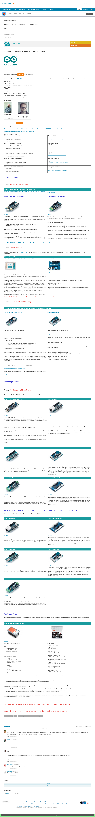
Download (48, 783)
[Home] (8, 4)
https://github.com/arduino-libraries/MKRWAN (13, 374)
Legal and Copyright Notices (54, 803)
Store (52, 801)
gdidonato (9, 730)
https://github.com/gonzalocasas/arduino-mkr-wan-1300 (15, 368)
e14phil (9, 739)
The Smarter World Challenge (13, 312)
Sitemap (63, 803)
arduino (31, 716)
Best (47, 728)
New (90, 13)
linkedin (85, 803)
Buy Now (6, 214)
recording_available (23, 716)
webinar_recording (9, 716)
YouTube (87, 803)
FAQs (32, 803)
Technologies (29, 801)
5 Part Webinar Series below (23, 78)
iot (16, 716)
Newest (51, 728)
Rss (48, 785)
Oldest (43, 728)
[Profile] (91, 9)
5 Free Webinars (7, 68)
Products (47, 801)
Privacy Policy (44, 803)
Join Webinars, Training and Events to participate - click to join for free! (47, 815)
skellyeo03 (9, 771)
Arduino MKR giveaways (73, 68)
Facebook (83, 803)
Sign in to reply (6, 726)
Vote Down (9, 736)
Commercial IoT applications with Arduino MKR (57, 170)
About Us (18, 803)
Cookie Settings (69, 803)
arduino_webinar (39, 716)
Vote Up (7, 736)
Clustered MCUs (24, 252)
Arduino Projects (51, 192)
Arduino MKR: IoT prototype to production (56, 139)
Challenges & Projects (39, 801)
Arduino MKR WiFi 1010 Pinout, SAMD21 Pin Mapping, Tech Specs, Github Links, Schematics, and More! (27, 242)
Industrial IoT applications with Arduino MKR (57, 155)
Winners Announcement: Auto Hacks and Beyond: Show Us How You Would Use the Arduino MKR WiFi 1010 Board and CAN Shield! (33, 128)
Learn (8, 11)
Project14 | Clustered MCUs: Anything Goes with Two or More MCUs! (19, 131)
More (33, 13)
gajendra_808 (10, 764)
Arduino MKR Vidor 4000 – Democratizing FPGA (58, 162)
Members (18, 801)
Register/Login (20, 74)
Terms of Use (37, 803)
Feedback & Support (26, 803)
